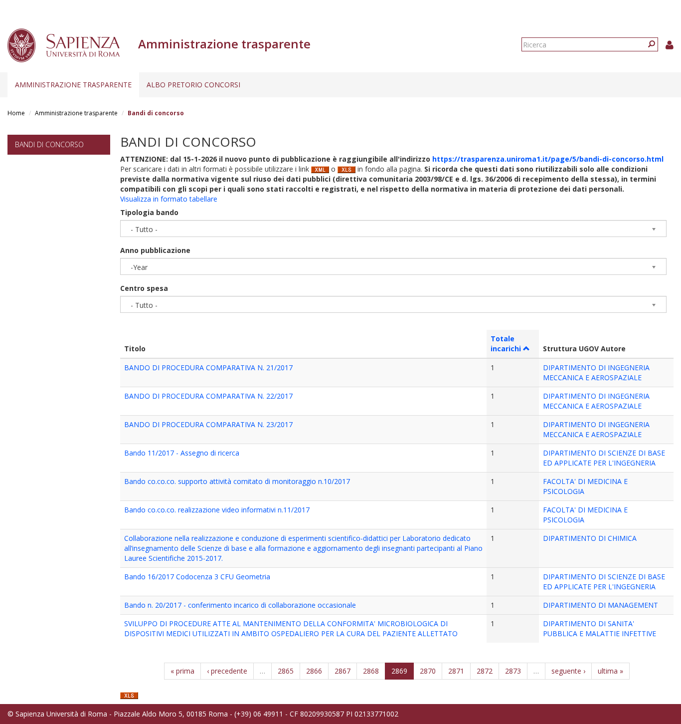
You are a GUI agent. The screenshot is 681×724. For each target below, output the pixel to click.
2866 (314, 671)
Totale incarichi (506, 343)
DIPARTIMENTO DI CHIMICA (590, 538)
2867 (342, 671)
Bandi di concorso (49, 144)
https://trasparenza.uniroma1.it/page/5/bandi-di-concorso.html (548, 159)
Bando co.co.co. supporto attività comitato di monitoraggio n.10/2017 (237, 481)
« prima (182, 671)
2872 (485, 671)
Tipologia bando (149, 212)
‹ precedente (227, 671)
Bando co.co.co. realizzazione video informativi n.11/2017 (217, 509)
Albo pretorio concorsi (193, 84)
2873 (513, 671)
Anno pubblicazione (155, 250)
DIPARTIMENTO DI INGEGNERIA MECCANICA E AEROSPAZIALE (596, 372)
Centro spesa (144, 288)
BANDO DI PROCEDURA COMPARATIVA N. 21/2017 (208, 367)
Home (16, 113)
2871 (456, 671)
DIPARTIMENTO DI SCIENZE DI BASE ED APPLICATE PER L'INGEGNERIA (604, 458)
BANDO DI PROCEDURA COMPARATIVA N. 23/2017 (208, 424)
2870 (428, 671)
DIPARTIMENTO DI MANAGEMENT (600, 605)
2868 (371, 671)
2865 (286, 671)
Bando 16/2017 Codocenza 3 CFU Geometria (197, 576)
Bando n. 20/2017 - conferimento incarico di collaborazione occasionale (240, 605)
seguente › (568, 671)
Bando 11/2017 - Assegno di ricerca (181, 453)
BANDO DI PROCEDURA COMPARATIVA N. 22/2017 (208, 396)
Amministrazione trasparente (73, 84)
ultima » (610, 671)
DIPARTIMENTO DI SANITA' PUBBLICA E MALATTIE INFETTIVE (599, 628)
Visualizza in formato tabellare (168, 199)
